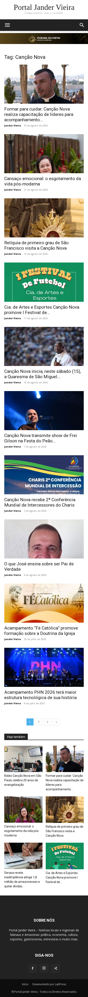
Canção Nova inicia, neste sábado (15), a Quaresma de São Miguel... (42, 374)
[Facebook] (32, 968)
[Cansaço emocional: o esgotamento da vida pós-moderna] (44, 153)
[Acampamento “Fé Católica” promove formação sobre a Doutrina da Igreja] (44, 603)
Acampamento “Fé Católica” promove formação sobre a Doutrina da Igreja (41, 630)
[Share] (55, 968)
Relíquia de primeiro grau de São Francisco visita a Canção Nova (36, 245)
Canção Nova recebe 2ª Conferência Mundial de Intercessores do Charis (39, 502)
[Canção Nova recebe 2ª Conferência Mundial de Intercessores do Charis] (44, 474)
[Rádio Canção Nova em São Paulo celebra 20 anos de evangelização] (23, 759)
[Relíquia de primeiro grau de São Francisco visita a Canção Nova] (44, 217)
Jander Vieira (12, 125)
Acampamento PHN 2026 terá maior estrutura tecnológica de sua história (40, 695)
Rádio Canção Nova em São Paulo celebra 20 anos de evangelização (22, 780)
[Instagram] (44, 968)
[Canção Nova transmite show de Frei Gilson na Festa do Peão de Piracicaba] (44, 410)
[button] (7, 25)
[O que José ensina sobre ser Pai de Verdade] (44, 538)
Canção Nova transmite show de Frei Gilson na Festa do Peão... (40, 438)
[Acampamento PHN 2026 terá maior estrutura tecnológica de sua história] (44, 667)
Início (25, 984)
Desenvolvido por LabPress (49, 984)
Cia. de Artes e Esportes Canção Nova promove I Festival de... (41, 310)
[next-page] (56, 721)
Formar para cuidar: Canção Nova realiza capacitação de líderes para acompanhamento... (38, 114)
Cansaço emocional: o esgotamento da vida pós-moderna (22, 831)
